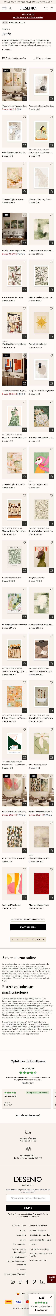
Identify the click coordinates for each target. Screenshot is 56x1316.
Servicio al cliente (38, 1230)
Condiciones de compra (40, 1240)
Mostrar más (28, 927)
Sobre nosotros (19, 1226)
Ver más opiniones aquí (28, 1115)
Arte (23, 22)
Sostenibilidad (19, 1244)
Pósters (14, 22)
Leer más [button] (7, 49)
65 (38, 939)
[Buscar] (10, 8)
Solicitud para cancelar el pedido (41, 1254)
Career (23, 1240)
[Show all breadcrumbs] (5, 22)
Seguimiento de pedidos (41, 1235)
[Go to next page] (43, 939)
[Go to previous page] (12, 939)
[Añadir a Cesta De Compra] (24, 98)
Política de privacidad (34, 1214)
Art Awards (21, 1269)
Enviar (28, 1208)
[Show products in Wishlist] (46, 8)
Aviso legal (21, 1235)
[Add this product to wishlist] (24, 70)
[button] (41, 1304)
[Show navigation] (4, 8)
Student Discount (18, 1257)
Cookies (33, 1244)
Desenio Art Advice (38, 1226)
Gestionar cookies (38, 1260)
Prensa (23, 1230)
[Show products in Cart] (52, 8)
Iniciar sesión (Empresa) (15, 1274)
